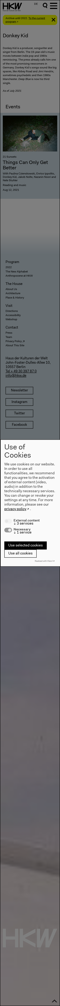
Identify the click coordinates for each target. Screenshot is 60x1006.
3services (23, 523)
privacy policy (15, 509)
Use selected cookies (25, 545)
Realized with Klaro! (44, 561)
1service (23, 532)
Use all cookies (20, 553)
